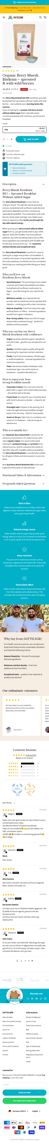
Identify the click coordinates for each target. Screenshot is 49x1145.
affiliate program (32, 1034)
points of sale (31, 1021)
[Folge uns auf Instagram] (28, 998)
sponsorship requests (34, 1038)
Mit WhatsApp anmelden (24, 1101)
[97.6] (30, 789)
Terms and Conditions (11, 1046)
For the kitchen (8, 1025)
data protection (8, 1042)
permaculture (8, 1034)
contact (5, 1054)
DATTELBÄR (19, 1139)
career (28, 1061)
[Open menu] (4, 17)
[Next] (46, 2)
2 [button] (21, 960)
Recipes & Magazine (33, 1017)
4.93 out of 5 (31, 755)
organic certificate (9, 1038)
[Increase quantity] (11, 139)
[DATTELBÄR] (15, 17)
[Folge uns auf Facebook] (32, 998)
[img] (9, 810)
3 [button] (25, 960)
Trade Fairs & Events (33, 1025)
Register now (24, 1092)
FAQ (27, 1042)
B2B (27, 1030)
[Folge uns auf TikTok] (41, 998)
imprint (5, 1050)
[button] (14, 763)
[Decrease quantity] (4, 139)
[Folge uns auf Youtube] (36, 998)
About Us (6, 1030)
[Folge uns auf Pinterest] (45, 998)
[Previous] (5, 2)
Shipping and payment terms (34, 1056)
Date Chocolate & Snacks (12, 1021)
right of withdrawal (33, 1046)
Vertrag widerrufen (33, 1050)
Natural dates (8, 1017)
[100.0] (17, 789)
